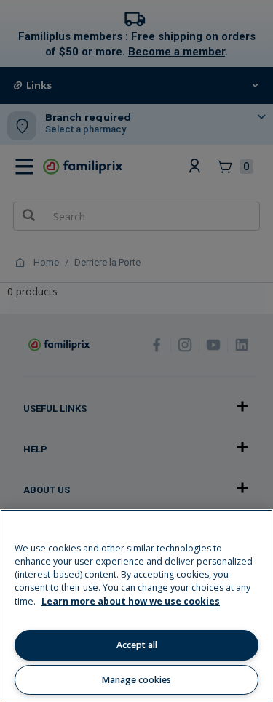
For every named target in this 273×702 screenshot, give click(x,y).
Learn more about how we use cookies (130, 601)
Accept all (136, 645)
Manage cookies (136, 680)
